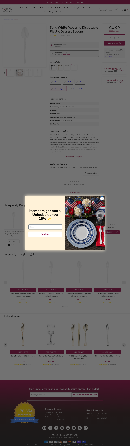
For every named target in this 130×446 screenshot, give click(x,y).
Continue (45, 234)
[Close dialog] (102, 198)
